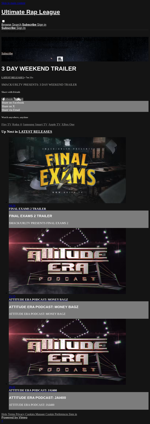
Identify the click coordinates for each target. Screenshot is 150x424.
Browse (6, 24)
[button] (3, 21)
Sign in (41, 24)
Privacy (20, 414)
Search (17, 24)
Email (19, 99)
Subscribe (7, 53)
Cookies (30, 414)
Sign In (21, 28)
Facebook (7, 99)
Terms (12, 414)
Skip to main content (13, 3)
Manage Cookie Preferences (52, 414)
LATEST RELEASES (12, 77)
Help (4, 414)
